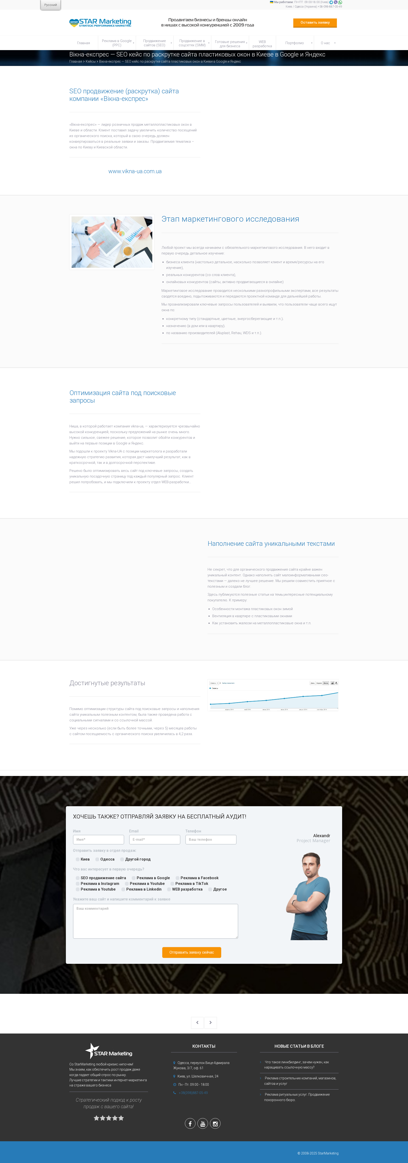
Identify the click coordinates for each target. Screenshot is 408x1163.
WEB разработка (262, 44)
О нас (328, 43)
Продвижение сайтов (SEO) (157, 43)
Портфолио (298, 43)
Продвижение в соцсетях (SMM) (194, 43)
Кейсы (91, 61)
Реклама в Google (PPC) (118, 43)
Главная (83, 43)
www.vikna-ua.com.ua (135, 171)
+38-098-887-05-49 (330, 6)
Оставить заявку (315, 22)
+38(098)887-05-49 (193, 1093)
